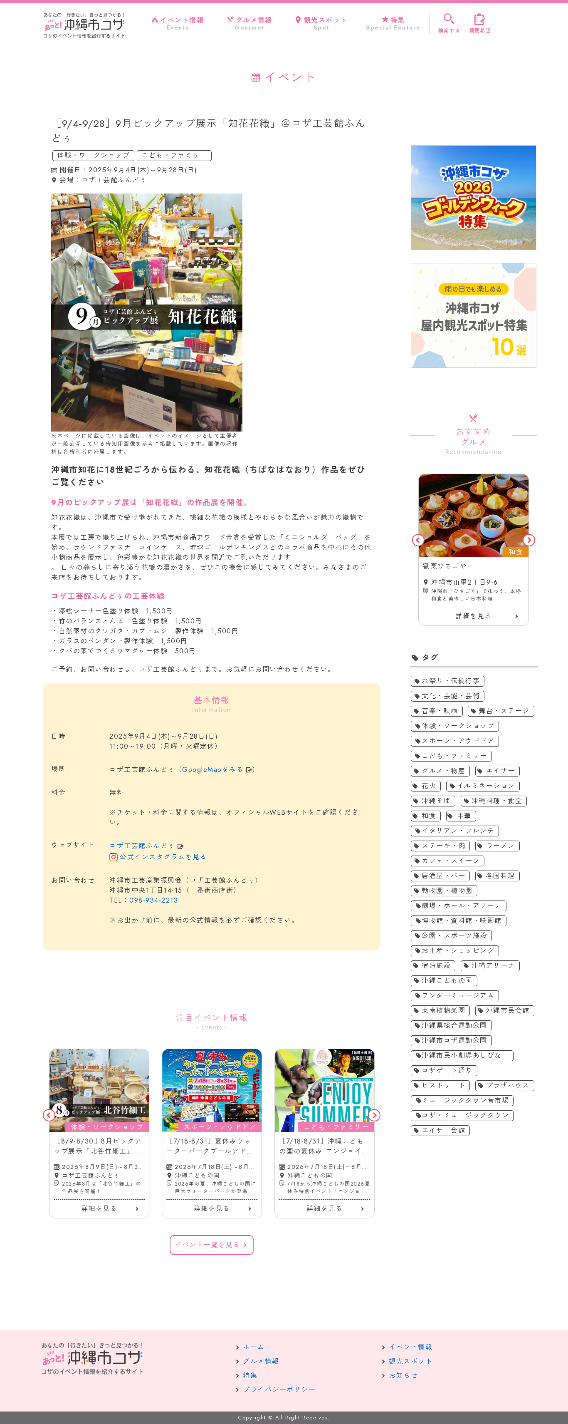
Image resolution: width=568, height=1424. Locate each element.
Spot (326, 24)
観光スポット (410, 1361)
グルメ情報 (261, 1361)
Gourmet (253, 24)
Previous (49, 1115)
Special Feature (393, 24)
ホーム (254, 1347)
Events (182, 24)
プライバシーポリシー (279, 1389)
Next (374, 1115)
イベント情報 (410, 1347)
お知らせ (403, 1375)
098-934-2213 (153, 900)
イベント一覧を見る (207, 1245)
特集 (250, 1375)
